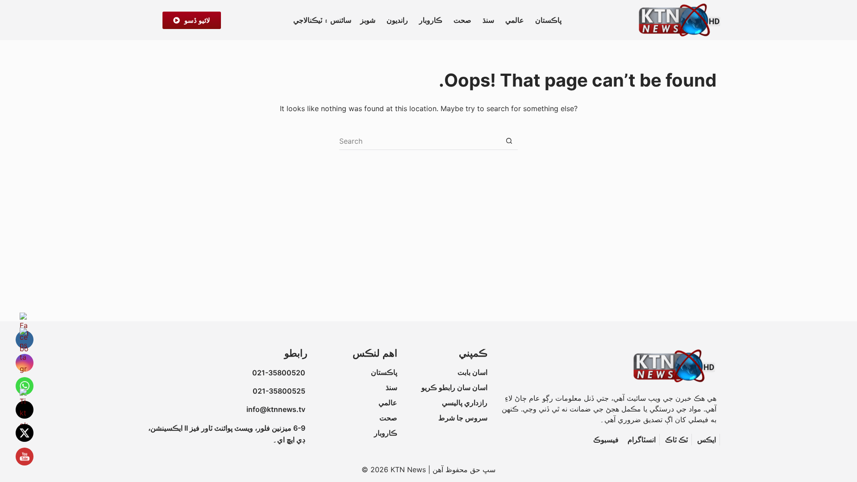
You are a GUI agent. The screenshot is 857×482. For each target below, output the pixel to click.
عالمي (514, 20)
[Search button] (509, 141)
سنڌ (488, 20)
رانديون (397, 20)
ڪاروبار (430, 20)
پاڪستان (548, 20)
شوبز (367, 20)
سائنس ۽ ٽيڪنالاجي (322, 20)
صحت (462, 20)
